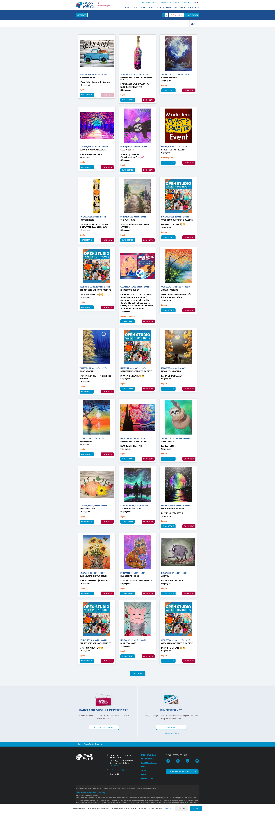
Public (176, 15)
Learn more (167, 808)
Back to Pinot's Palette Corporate (90, 744)
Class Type (81, 15)
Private (192, 15)
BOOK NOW (148, 100)
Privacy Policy (90, 793)
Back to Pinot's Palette (149, 2)
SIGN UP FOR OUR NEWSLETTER (182, 772)
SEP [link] (193, 24)
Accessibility (101, 793)
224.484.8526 (114, 774)
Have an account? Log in (171, 733)
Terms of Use (80, 793)
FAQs (168, 7)
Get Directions (115, 766)
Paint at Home (193, 7)
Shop (175, 7)
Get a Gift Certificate (104, 727)
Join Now (171, 727)
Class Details (86, 95)
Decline (182, 808)
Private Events (139, 7)
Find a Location (174, 2)
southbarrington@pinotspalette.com (123, 770)
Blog (182, 7)
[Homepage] (91, 757)
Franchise (163, 2)
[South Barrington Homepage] (85, 5)
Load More (138, 674)
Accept (196, 808)
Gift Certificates (156, 7)
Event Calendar (148, 755)
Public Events (124, 7)
